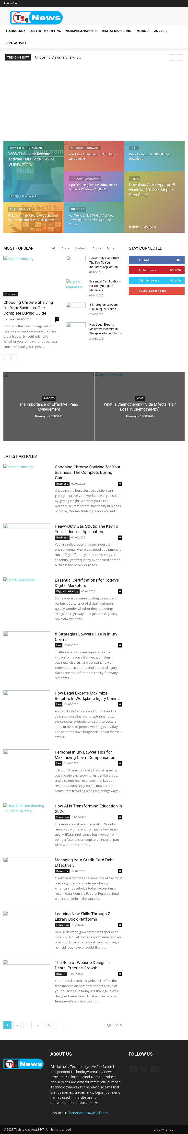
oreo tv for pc (163, 1129)
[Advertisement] (94, 100)
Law (58, 645)
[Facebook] (164, 3)
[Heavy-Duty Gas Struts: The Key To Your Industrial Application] (76, 263)
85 (48, 1025)
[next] (180, 57)
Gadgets (49, 398)
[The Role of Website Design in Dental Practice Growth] (26, 976)
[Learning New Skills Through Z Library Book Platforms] (26, 927)
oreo (134, 148)
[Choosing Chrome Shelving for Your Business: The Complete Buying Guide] (31, 276)
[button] (179, 31)
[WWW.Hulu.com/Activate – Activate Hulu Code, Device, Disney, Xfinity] (33, 172)
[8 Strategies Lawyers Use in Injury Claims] (76, 309)
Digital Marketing (116, 31)
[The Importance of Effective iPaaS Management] (48, 408)
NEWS (139, 398)
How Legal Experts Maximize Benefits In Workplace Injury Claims (105, 329)
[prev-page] (6, 357)
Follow (175, 270)
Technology (15, 31)
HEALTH (61, 973)
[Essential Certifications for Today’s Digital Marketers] (76, 286)
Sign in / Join (11, 3)
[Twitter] (181, 3)
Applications (16, 42)
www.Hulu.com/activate (26, 148)
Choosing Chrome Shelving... (58, 57)
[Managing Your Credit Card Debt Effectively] (26, 873)
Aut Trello (77, 209)
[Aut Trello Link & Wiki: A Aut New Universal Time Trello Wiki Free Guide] (94, 220)
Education (62, 817)
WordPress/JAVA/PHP (81, 31)
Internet (143, 31)
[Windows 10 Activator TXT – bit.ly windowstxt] (94, 159)
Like (178, 260)
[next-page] (14, 357)
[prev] (172, 57)
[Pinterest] (172, 3)
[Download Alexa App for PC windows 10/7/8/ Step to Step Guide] (154, 202)
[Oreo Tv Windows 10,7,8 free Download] (154, 159)
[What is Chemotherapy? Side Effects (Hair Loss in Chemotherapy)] (139, 410)
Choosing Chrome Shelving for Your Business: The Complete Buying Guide (28, 308)
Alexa (135, 178)
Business (11, 294)
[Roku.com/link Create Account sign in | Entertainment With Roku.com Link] (33, 221)
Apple (97, 248)
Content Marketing (45, 31)
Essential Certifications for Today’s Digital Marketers (105, 286)
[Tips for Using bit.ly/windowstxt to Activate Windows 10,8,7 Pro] (94, 190)
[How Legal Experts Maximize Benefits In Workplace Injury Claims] (76, 329)
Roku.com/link (20, 209)
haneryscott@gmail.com (88, 1112)
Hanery (13, 196)
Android (160, 31)
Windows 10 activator (84, 148)
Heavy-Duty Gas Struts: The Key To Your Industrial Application (104, 262)
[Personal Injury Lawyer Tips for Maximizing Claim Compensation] (26, 765)
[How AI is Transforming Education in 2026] (26, 819)
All (54, 248)
